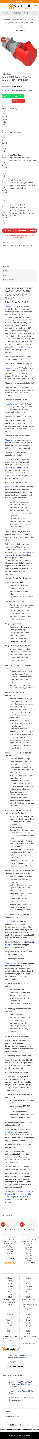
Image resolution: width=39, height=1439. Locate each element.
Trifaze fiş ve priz (11, 368)
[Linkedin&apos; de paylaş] (22, 250)
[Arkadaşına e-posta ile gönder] (14, 250)
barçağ (11, 1435)
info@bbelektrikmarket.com (17, 1366)
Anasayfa (6, 20)
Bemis (9, 74)
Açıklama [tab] (6, 266)
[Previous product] (22, 26)
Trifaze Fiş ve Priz (27, 22)
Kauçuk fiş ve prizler (12, 921)
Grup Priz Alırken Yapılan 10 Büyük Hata (22, 1392)
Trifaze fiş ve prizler (12, 404)
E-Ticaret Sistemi (24, 1435)
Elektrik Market (17, 20)
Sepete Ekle (19, 101)
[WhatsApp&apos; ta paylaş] (3, 250)
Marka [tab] (5, 275)
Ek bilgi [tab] (5, 271)
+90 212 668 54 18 (14, 1362)
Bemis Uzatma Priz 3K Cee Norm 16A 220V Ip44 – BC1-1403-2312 (29, 1242)
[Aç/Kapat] (4, 1411)
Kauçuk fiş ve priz (11, 487)
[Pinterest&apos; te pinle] (18, 250)
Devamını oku (10, 1262)
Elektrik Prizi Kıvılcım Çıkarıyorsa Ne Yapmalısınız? (21, 1399)
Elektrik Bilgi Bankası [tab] (10, 280)
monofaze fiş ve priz (24, 347)
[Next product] (18, 26)
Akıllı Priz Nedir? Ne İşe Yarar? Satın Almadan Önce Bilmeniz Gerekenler (20, 1384)
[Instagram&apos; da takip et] (29, 1)
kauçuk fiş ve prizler (12, 1132)
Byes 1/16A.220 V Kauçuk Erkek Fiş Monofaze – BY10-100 (10, 1241)
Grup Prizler (29, 20)
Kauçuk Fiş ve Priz (12, 22)
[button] (3, 6)
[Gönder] (35, 13)
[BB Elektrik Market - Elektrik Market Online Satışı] (19, 6)
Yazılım (15, 1435)
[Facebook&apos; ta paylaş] (7, 250)
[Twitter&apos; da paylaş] (11, 250)
